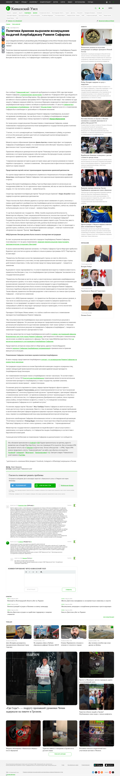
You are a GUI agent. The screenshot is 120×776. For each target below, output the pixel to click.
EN (113, 2)
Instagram (20, 452)
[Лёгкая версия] (106, 2)
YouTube (22, 455)
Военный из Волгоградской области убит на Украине (25, 601)
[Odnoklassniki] (3, 42)
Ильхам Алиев (46, 107)
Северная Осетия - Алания (73, 15)
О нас (63, 765)
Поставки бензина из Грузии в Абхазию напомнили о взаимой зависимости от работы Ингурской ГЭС (94, 120)
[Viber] (3, 36)
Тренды (24, 2)
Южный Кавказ (10, 18)
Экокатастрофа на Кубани (106, 21)
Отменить (69, 589)
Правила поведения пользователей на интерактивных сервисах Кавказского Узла (43, 772)
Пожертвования (86, 765)
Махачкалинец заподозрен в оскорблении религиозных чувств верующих (86, 606)
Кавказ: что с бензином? (15, 21)
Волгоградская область (58, 13)
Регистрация (31, 589)
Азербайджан (27, 13)
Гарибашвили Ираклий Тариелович (93, 291)
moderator (20, 541)
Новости (9, 2)
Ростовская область (60, 15)
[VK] (3, 27)
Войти (110, 8)
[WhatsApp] (3, 33)
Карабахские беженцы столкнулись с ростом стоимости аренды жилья (96, 156)
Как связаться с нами (73, 765)
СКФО (83, 15)
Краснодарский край (24, 15)
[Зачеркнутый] (36, 572)
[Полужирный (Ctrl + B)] (26, 572)
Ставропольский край (91, 15)
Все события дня (108, 617)
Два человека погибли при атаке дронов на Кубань (100, 644)
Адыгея (21, 13)
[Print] (3, 51)
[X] (3, 39)
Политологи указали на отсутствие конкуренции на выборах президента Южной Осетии (96, 49)
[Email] (3, 48)
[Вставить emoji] (41, 572)
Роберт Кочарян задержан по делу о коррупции (93, 83)
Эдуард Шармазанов (57, 119)
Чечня (100, 15)
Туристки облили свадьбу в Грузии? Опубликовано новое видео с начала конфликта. (95, 713)
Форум (55, 2)
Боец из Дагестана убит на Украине (73, 612)
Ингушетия (80, 13)
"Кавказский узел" (23, 92)
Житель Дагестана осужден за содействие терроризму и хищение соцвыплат (29, 613)
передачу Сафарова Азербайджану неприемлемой (31, 348)
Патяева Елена (86, 315)
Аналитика (33, 2)
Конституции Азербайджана (33, 378)
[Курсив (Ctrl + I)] (29, 572)
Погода (90, 2)
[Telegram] (3, 30)
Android (33, 443)
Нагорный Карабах (35, 15)
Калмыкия (99, 13)
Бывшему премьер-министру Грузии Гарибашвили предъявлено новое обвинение (96, 189)
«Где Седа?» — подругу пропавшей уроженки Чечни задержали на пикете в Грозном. (35, 709)
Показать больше (60, 754)
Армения (35, 13)
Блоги (63, 2)
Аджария (15, 13)
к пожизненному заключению (31, 95)
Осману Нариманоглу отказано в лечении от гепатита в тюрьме (72, 644)
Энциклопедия (45, 2)
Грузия (67, 13)
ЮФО (17, 18)
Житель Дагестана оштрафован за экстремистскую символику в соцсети (86, 601)
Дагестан (73, 13)
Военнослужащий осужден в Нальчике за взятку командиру (27, 606)
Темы (16, 2)
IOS (38, 443)
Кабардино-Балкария (90, 13)
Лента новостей (16, 24)
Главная (8, 24)
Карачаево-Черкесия (12, 15)
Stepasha (24, 558)
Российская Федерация (47, 15)
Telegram (29, 448)
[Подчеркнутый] (33, 572)
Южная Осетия (107, 15)
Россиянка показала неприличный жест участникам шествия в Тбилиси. (92, 749)
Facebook (11, 452)
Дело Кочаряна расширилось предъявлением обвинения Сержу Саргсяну (17, 645)
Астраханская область (44, 13)
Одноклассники (41, 452)
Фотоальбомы (80, 2)
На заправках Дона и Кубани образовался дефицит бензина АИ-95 (46, 644)
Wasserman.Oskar (22, 505)
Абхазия (9, 13)
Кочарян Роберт (86, 266)
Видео (70, 2)
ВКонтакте (29, 452)
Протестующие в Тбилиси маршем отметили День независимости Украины (96, 225)
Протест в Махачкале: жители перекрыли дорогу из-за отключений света (95, 681)
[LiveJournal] (3, 45)
